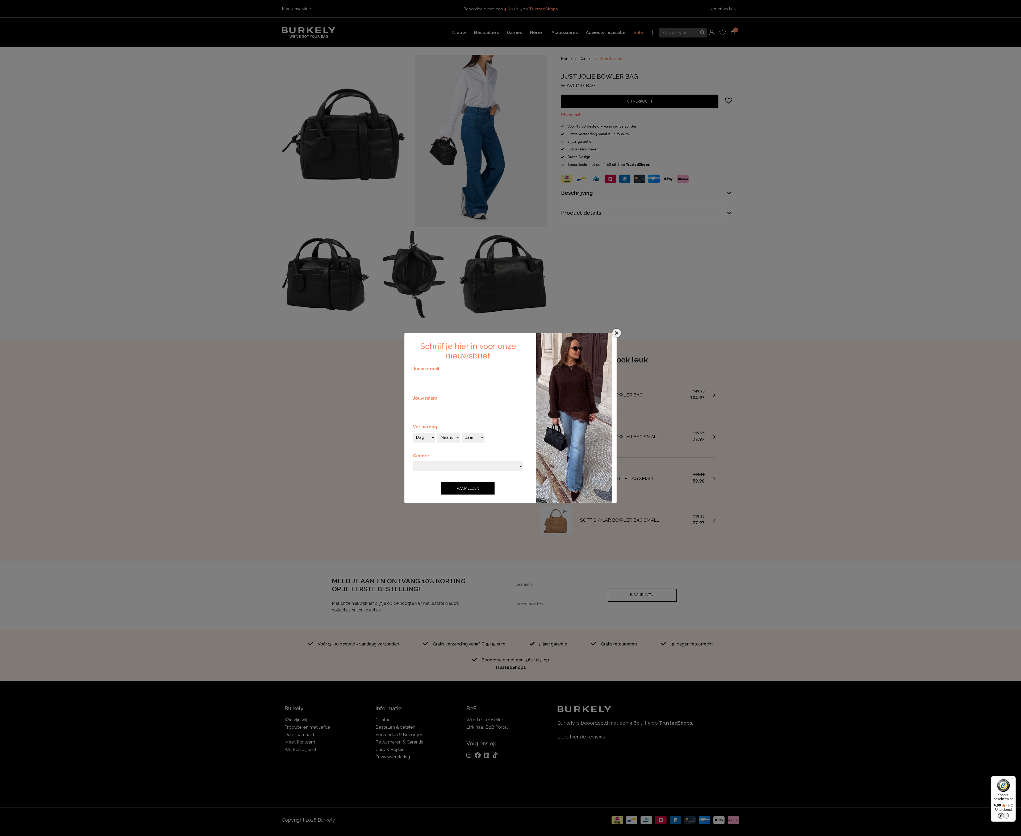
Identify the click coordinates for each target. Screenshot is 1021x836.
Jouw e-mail (426, 368)
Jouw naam (425, 398)
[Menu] (1012, 779)
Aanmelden (468, 488)
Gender (421, 455)
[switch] (1003, 816)
